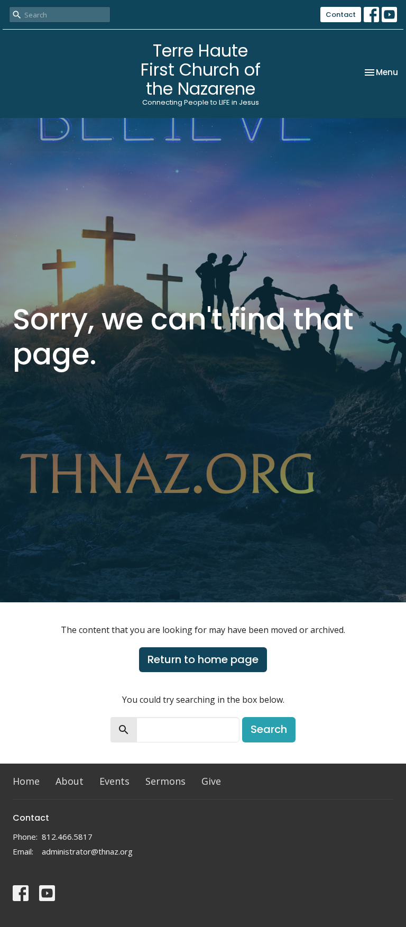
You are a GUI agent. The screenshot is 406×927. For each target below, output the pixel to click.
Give (211, 781)
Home (26, 781)
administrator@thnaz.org (87, 851)
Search (269, 729)
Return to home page (203, 659)
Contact (341, 15)
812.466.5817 (67, 836)
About (70, 781)
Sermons (165, 781)
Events (114, 781)
